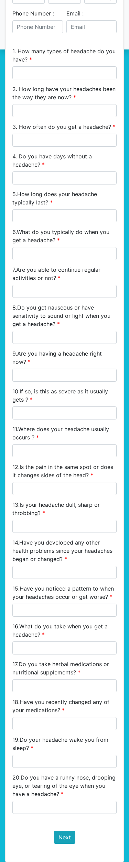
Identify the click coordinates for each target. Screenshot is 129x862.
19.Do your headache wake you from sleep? (60, 743)
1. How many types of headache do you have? (64, 55)
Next (64, 837)
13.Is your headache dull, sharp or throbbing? (56, 508)
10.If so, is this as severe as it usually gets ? (60, 395)
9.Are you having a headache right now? (57, 357)
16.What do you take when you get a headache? (60, 630)
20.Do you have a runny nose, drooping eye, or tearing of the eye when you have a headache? (64, 785)
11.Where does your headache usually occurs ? (60, 433)
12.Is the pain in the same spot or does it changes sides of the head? (62, 471)
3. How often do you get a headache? (64, 126)
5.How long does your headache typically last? (54, 198)
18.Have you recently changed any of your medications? (60, 706)
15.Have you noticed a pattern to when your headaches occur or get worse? (63, 592)
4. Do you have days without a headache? (52, 160)
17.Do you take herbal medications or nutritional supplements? (60, 668)
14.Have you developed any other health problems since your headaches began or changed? (62, 550)
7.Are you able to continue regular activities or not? (56, 273)
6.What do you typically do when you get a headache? (60, 236)
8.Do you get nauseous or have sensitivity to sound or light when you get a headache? (61, 315)
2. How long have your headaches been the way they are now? (64, 93)
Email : (75, 13)
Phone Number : (33, 13)
